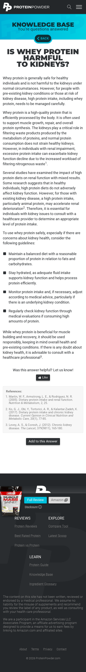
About (23, 649)
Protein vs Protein (27, 545)
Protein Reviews (26, 526)
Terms (35, 649)
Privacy (47, 649)
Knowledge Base (41, 574)
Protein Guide (38, 565)
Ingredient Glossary (43, 584)
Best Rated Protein (28, 536)
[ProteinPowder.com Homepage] (26, 7)
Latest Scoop (57, 536)
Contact (62, 649)
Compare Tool (58, 526)
